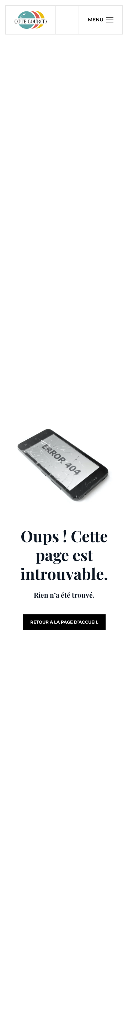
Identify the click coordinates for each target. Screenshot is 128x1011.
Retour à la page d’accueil (64, 622)
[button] (101, 20)
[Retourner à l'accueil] (31, 20)
